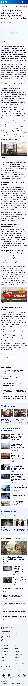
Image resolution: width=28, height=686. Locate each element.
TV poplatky (4, 651)
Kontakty (17, 670)
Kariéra (17, 660)
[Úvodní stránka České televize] (7, 627)
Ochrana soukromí (10, 683)
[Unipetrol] (14, 149)
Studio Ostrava (18, 654)
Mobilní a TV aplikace (6, 667)
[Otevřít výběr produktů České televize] (26, 2)
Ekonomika (5, 357)
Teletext (3, 654)
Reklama (17, 648)
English (3, 683)
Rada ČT (17, 657)
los (1, 21)
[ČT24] (4, 2)
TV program (4, 645)
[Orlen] (14, 294)
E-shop (3, 664)
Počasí (3, 660)
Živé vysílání (4, 648)
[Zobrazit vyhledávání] (23, 2)
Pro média (17, 645)
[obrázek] (14, 32)
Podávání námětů (19, 664)
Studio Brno (18, 651)
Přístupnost (19, 683)
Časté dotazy (18, 667)
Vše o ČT (3, 670)
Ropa (12, 357)
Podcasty (3, 657)
